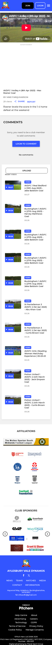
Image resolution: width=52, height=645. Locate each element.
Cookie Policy (15, 629)
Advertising (20, 619)
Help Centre (21, 615)
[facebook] (23, 576)
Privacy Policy (36, 626)
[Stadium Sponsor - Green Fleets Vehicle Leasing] (35, 519)
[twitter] (29, 576)
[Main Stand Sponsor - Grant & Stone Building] (35, 548)
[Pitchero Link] (26, 609)
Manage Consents (35, 629)
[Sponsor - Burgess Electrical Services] (35, 539)
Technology (21, 622)
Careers (34, 619)
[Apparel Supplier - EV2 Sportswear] (16, 529)
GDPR (34, 622)
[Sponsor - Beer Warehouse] (16, 548)
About (34, 615)
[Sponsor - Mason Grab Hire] (16, 539)
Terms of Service (17, 626)
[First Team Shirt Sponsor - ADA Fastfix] (16, 519)
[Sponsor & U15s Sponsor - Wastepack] (35, 529)
